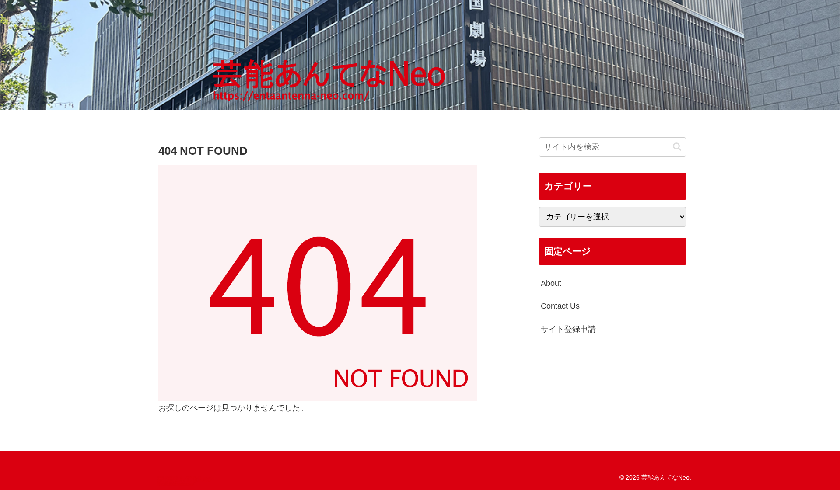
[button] (677, 147)
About (551, 283)
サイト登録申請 (568, 329)
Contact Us (560, 306)
